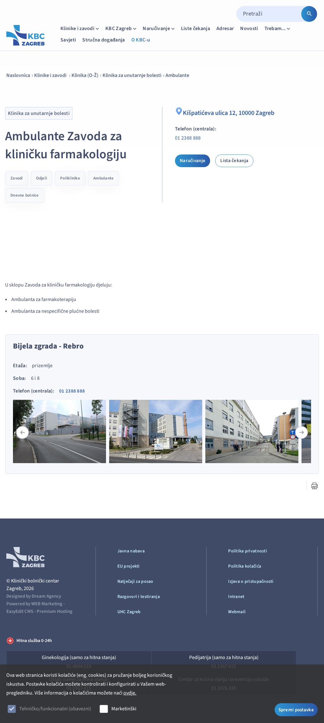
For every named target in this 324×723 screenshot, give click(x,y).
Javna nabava (131, 551)
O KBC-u (140, 39)
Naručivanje (156, 28)
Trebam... (275, 28)
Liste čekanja (195, 28)
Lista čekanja (234, 160)
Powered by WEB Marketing (34, 603)
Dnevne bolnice (24, 195)
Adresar (225, 28)
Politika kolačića (244, 566)
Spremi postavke (296, 709)
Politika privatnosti (247, 551)
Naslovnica (18, 75)
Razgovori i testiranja (138, 597)
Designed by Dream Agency (33, 596)
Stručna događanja (103, 39)
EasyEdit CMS (19, 611)
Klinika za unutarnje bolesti (132, 75)
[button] (301, 432)
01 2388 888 (188, 138)
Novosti (249, 28)
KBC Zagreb (118, 28)
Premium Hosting (54, 611)
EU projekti (128, 566)
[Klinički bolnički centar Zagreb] (25, 35)
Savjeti (68, 39)
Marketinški (123, 708)
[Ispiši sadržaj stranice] (314, 486)
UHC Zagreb (129, 612)
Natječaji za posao (135, 581)
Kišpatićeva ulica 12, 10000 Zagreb (228, 113)
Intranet (236, 597)
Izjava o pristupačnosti (250, 581)
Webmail (237, 612)
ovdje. (129, 692)
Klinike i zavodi (77, 28)
